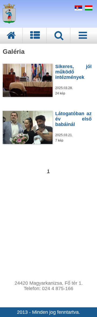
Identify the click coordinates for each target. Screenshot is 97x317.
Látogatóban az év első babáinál (73, 119)
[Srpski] (77, 9)
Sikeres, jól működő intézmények (73, 72)
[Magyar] (88, 9)
